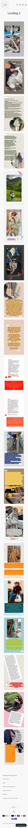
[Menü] (25, 4)
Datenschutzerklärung (9, 786)
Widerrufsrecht (7, 790)
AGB (4, 783)
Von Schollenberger (11, 823)
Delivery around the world (10, 798)
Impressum (6, 779)
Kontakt (5, 794)
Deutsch (13, 807)
